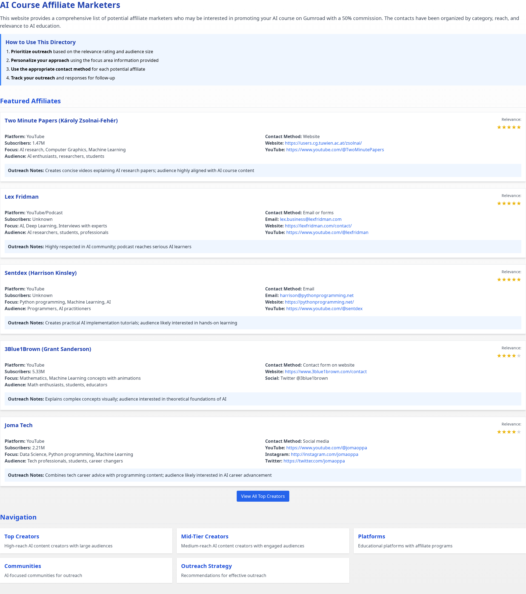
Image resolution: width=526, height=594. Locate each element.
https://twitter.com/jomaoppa (314, 461)
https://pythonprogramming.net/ (319, 302)
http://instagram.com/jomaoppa (324, 454)
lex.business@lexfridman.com (311, 219)
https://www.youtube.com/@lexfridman (327, 232)
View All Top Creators (263, 496)
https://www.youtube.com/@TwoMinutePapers (335, 150)
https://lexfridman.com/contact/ (318, 226)
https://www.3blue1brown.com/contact (326, 372)
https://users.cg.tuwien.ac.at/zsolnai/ (323, 143)
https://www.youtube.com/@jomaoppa (326, 448)
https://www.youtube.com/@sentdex (324, 308)
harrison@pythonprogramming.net (317, 295)
